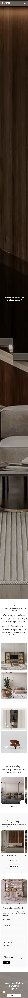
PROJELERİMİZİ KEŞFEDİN (14, 634)
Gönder (6, 962)
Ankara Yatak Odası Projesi (8, 855)
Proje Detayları (6, 945)
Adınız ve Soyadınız (7, 919)
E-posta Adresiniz (6, 925)
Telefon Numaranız (7, 933)
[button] (24, 3)
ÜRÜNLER (13, 995)
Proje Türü (5, 939)
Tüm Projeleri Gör (14, 866)
